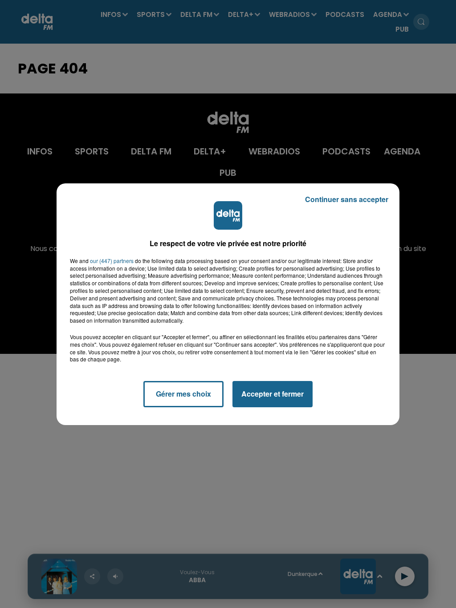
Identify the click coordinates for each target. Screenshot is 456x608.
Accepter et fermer (272, 394)
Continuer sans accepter (346, 199)
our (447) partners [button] (112, 260)
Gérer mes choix (183, 394)
